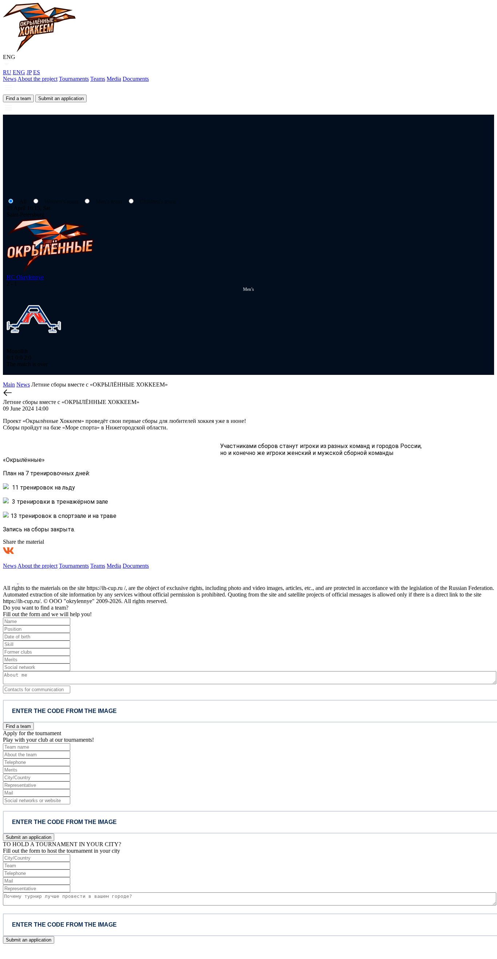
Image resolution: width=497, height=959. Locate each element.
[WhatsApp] (60, 550)
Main (9, 384)
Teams (97, 79)
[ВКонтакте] (8, 550)
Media (114, 79)
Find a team (18, 98)
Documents (136, 79)
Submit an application (61, 98)
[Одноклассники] (25, 550)
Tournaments (74, 79)
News (9, 79)
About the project (37, 79)
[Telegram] (43, 550)
